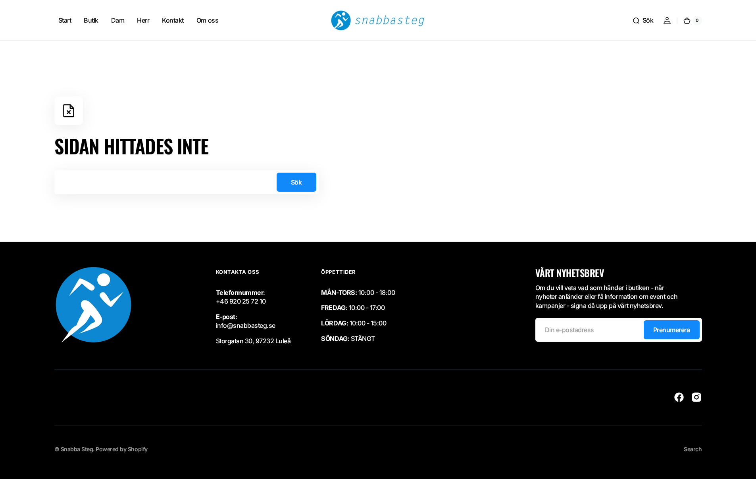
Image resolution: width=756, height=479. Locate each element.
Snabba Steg (77, 449)
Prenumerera (671, 330)
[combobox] (186, 182)
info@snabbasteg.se (245, 325)
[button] (643, 20)
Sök (296, 182)
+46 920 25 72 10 (241, 301)
